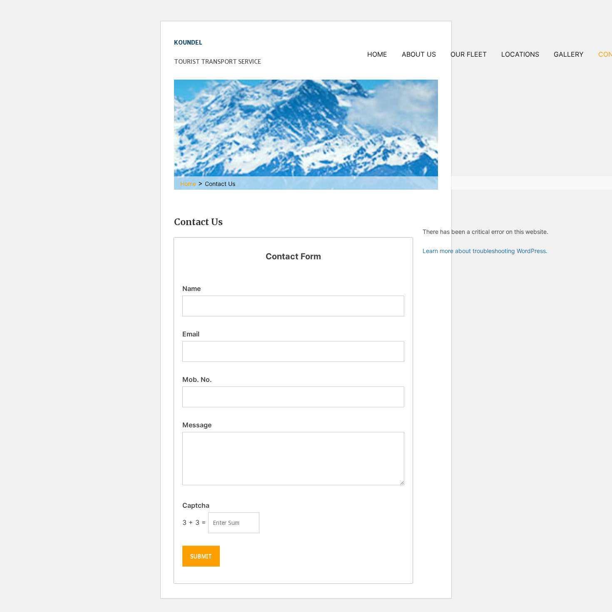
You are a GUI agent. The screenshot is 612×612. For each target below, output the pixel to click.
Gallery (569, 54)
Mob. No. (197, 379)
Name (191, 288)
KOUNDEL (188, 42)
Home (377, 54)
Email (190, 334)
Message (196, 425)
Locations (520, 54)
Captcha (195, 505)
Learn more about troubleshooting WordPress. (485, 250)
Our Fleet (468, 54)
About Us (419, 54)
